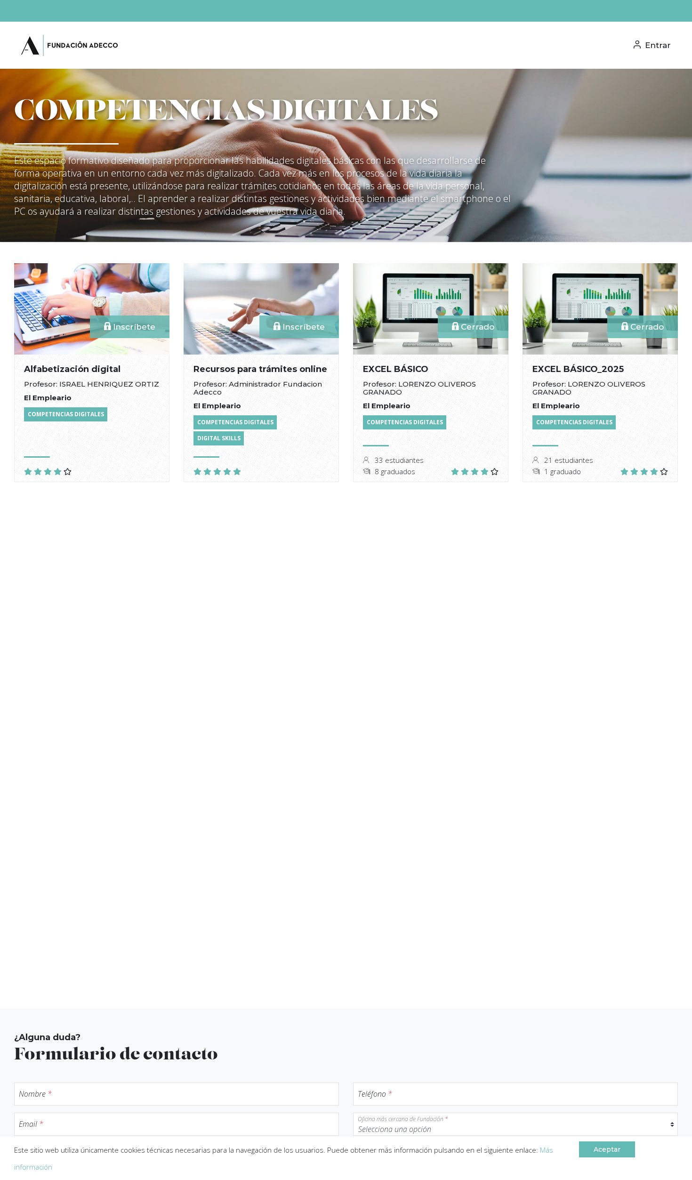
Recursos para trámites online (260, 369)
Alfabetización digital (72, 369)
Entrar (657, 45)
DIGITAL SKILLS (219, 438)
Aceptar (607, 1149)
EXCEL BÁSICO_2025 (578, 369)
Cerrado (476, 326)
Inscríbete (133, 326)
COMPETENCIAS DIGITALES (66, 414)
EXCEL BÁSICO (395, 369)
